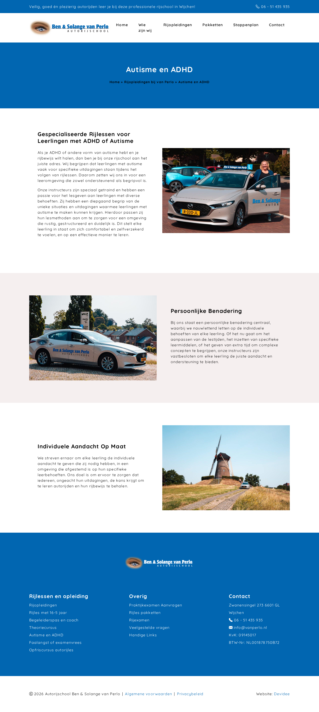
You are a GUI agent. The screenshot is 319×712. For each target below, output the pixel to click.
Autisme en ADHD (46, 635)
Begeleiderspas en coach (53, 620)
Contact (277, 24)
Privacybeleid (190, 693)
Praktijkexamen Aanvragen (155, 605)
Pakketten (212, 24)
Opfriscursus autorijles (51, 650)
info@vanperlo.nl (250, 627)
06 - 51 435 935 (275, 6)
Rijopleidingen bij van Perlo (149, 82)
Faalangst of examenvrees (55, 642)
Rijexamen (139, 620)
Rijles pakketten (145, 612)
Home (122, 24)
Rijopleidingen (177, 24)
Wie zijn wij (145, 27)
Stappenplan (246, 24)
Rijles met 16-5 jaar (48, 612)
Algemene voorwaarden (148, 693)
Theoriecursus (43, 627)
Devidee (282, 693)
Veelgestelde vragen (149, 627)
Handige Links (143, 635)
